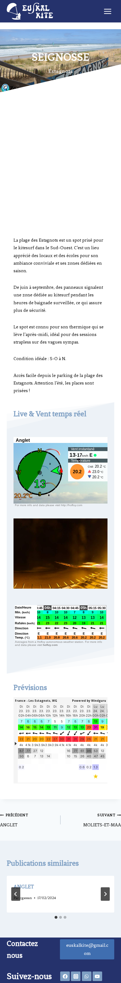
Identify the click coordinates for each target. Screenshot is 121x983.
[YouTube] (97, 976)
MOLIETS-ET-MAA (102, 820)
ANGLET (14, 820)
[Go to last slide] (15, 894)
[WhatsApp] (86, 976)
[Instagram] (75, 976)
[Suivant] (105, 894)
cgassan (26, 898)
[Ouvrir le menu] (107, 11)
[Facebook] (65, 976)
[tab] (56, 917)
